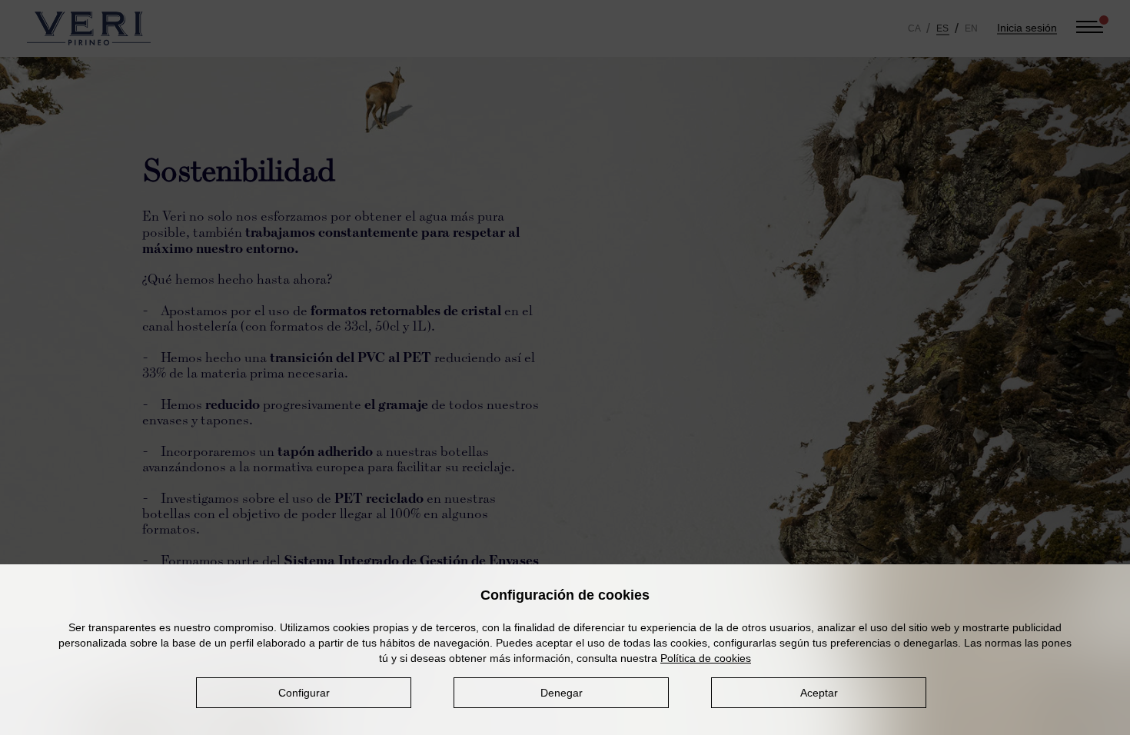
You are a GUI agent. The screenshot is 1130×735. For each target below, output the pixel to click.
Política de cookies (705, 657)
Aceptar (819, 693)
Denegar (561, 693)
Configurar (304, 693)
